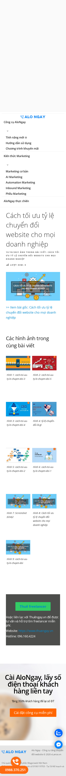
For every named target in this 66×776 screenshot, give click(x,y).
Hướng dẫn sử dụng (18, 143)
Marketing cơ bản (17, 171)
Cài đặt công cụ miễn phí (33, 712)
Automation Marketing (20, 182)
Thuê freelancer (33, 606)
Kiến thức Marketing (17, 156)
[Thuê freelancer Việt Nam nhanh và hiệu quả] (14, 754)
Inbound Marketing (18, 188)
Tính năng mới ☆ (16, 137)
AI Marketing (14, 177)
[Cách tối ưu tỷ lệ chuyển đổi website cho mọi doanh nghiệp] (33, 286)
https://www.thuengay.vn (36, 631)
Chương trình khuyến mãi (22, 148)
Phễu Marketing (16, 194)
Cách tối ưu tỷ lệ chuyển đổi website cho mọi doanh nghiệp (32, 255)
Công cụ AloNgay (15, 122)
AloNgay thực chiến (16, 201)
